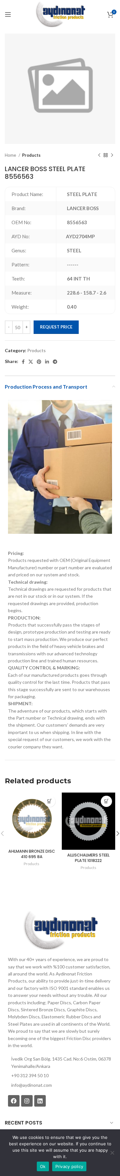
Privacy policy (69, 1166)
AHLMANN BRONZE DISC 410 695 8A (31, 854)
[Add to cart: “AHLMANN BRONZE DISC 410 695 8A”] (49, 801)
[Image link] (60, 930)
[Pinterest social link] (39, 362)
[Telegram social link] (55, 362)
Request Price (56, 326)
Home (11, 155)
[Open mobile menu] (8, 14)
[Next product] (112, 155)
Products (31, 155)
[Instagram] (27, 1101)
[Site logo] (60, 14)
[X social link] (31, 362)
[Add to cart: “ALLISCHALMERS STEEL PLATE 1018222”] (106, 801)
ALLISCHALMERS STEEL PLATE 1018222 (88, 858)
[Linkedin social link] (47, 362)
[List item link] (60, 1085)
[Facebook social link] (23, 362)
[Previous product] (99, 155)
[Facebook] (14, 1101)
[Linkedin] (40, 1101)
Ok (43, 1166)
